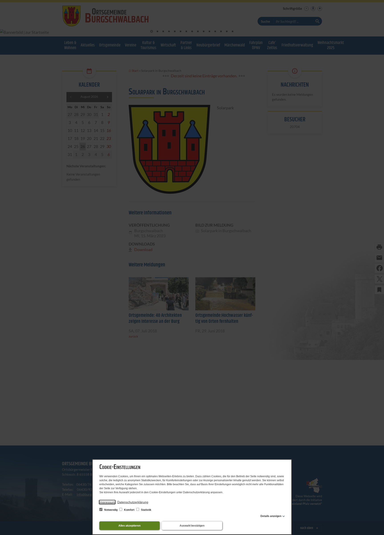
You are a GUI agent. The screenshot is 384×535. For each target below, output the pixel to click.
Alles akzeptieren (129, 525)
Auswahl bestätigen (192, 525)
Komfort (129, 509)
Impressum (107, 502)
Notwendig (111, 509)
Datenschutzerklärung (132, 502)
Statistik (145, 509)
